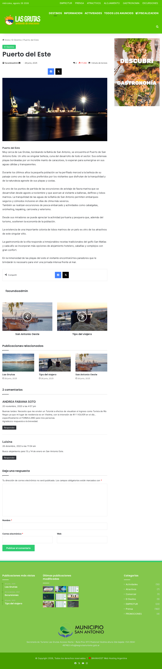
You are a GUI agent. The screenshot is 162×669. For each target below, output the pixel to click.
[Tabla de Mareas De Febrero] (60, 604)
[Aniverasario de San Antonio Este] (73, 604)
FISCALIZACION (148, 13)
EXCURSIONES (150, 3)
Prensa (129, 609)
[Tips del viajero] (55, 363)
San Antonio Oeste (86, 374)
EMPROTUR (66, 3)
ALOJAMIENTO (112, 3)
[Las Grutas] (18, 363)
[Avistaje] (48, 597)
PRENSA (79, 3)
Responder (9, 427)
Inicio (7, 40)
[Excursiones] (73, 597)
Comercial (131, 594)
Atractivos (94, 3)
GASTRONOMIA (131, 3)
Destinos (55, 13)
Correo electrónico (12, 533)
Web (59, 533)
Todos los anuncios (118, 13)
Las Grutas (8, 374)
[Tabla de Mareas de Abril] (60, 597)
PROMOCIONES (134, 614)
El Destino (17, 40)
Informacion (73, 13)
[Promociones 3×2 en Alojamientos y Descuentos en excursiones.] (48, 589)
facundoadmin (11, 63)
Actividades (93, 13)
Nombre (7, 520)
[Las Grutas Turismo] (23, 19)
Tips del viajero (47, 374)
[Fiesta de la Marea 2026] (48, 604)
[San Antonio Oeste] (91, 363)
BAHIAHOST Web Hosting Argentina (109, 658)
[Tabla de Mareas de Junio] (73, 589)
